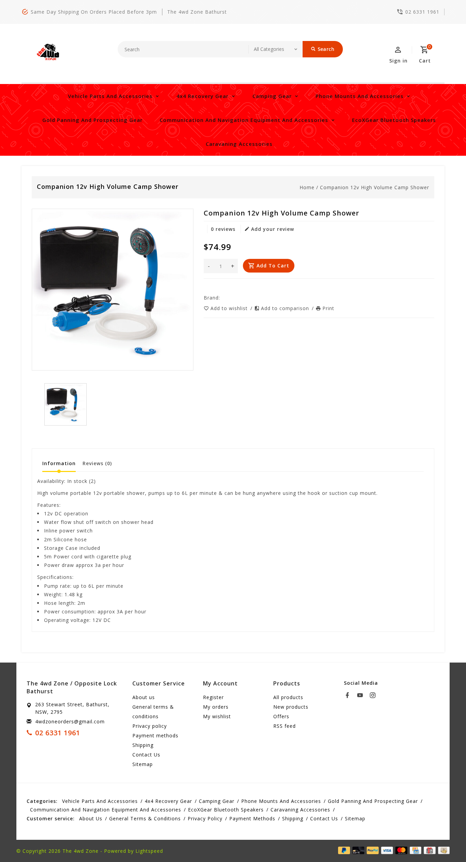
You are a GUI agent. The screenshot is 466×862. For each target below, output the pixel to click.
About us (143, 697)
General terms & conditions (153, 712)
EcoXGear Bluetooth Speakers (394, 119)
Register (213, 697)
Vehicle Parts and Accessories (110, 96)
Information (59, 463)
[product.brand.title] (222, 298)
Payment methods (155, 735)
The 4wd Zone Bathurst (197, 12)
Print (328, 308)
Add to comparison (286, 308)
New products (290, 707)
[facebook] (349, 695)
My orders (216, 707)
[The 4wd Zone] (49, 52)
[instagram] (374, 695)
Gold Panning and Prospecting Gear (92, 119)
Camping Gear (272, 96)
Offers (281, 716)
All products (288, 697)
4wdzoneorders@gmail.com (70, 721)
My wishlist (217, 716)
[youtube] (361, 695)
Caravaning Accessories (239, 143)
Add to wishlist (229, 308)
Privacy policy (149, 726)
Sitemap (142, 764)
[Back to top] (445, 841)
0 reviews (223, 229)
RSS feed (284, 726)
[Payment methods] (443, 850)
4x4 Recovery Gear (202, 96)
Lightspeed (149, 851)
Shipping (143, 745)
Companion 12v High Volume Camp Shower (374, 187)
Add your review (272, 229)
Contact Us (146, 754)
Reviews (97, 463)
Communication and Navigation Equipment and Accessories (244, 119)
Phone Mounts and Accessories (360, 96)
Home (307, 187)
